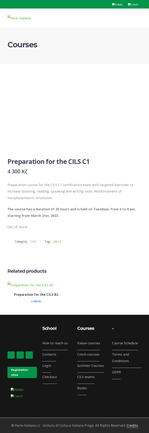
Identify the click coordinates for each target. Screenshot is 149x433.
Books (82, 388)
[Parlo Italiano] (19, 18)
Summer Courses (90, 365)
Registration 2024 (19, 372)
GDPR (116, 372)
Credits (132, 425)
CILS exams (86, 377)
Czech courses (88, 354)
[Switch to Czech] (133, 4)
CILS (33, 242)
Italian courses (88, 343)
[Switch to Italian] (117, 4)
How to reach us (55, 343)
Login (46, 365)
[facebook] (11, 355)
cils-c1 (57, 242)
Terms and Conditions (120, 357)
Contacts (49, 354)
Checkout (49, 377)
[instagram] (20, 355)
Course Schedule (125, 343)
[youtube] (29, 355)
